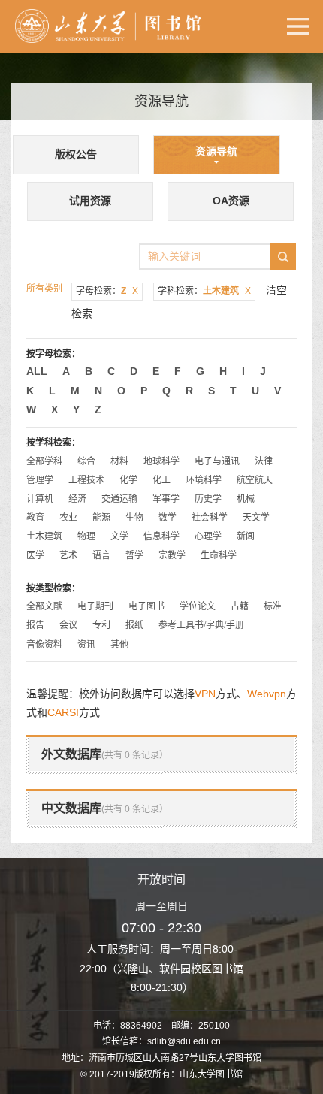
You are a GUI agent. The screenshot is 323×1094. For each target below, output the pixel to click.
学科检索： (204, 291)
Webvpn (266, 694)
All (36, 371)
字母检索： (107, 291)
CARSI (63, 712)
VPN (205, 694)
